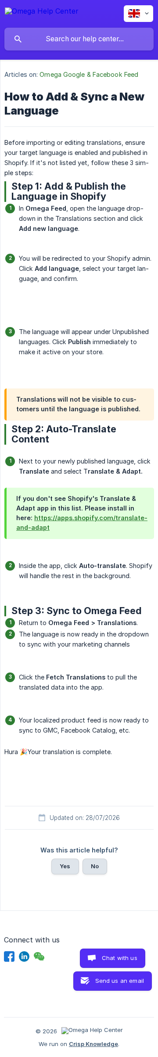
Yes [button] (65, 866)
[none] (42, 12)
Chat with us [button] (119, 957)
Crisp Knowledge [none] (93, 1043)
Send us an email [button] (119, 980)
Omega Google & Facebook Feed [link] (89, 74)
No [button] (95, 866)
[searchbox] (79, 39)
